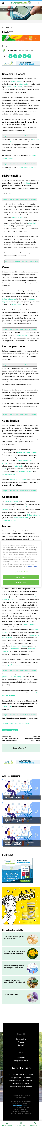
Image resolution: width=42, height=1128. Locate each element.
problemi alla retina (21, 518)
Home (3, 9)
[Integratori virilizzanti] (21, 789)
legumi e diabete (29, 624)
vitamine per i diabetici (19, 646)
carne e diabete (23, 335)
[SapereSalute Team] (4, 50)
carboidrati (16, 304)
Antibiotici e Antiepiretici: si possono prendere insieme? (14, 967)
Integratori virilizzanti (14, 797)
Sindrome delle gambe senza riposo (32, 739)
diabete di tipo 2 (25, 167)
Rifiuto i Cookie (21, 577)
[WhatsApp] (20, 56)
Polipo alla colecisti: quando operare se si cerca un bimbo (19, 843)
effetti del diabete (11, 501)
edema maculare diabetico (27, 452)
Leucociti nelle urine (11, 994)
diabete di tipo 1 (25, 84)
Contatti (21, 1045)
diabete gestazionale (15, 87)
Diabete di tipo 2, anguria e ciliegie (15, 723)
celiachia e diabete (25, 471)
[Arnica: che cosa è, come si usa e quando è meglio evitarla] (32, 953)
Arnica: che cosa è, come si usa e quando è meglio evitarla (14, 952)
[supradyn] (21, 38)
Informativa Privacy (21, 1040)
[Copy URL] (29, 56)
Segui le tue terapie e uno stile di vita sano (19, 136)
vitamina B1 (15, 649)
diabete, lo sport (17, 218)
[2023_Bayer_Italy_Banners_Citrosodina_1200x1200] (21, 905)
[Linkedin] (25, 56)
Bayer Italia (21, 1058)
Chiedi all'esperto (11, 793)
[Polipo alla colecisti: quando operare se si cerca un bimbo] (21, 836)
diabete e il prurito (9, 520)
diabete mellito (16, 81)
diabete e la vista (33, 515)
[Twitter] (15, 56)
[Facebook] (10, 56)
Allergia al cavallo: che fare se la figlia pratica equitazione (18, 820)
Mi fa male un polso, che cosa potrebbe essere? (10, 739)
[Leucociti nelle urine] (32, 997)
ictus (4, 469)
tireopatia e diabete (9, 474)
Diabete (6, 730)
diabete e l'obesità (9, 299)
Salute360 (16, 1105)
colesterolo (31, 299)
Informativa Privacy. (31, 566)
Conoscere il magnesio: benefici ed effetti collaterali (14, 981)
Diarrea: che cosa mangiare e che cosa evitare (14, 938)
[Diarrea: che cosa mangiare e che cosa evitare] (32, 939)
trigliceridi (6, 302)
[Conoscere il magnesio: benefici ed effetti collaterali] (32, 982)
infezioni (18, 466)
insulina (26, 183)
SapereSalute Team (15, 50)
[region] (21, 564)
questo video (7, 706)
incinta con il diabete (17, 479)
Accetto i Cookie (21, 582)
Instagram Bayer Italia (21, 1061)
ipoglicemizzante (14, 665)
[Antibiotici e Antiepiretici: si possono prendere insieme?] (32, 968)
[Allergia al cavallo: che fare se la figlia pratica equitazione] (21, 812)
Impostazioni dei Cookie (21, 572)
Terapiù (14, 730)
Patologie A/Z (11, 9)
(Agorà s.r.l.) (25, 1105)
